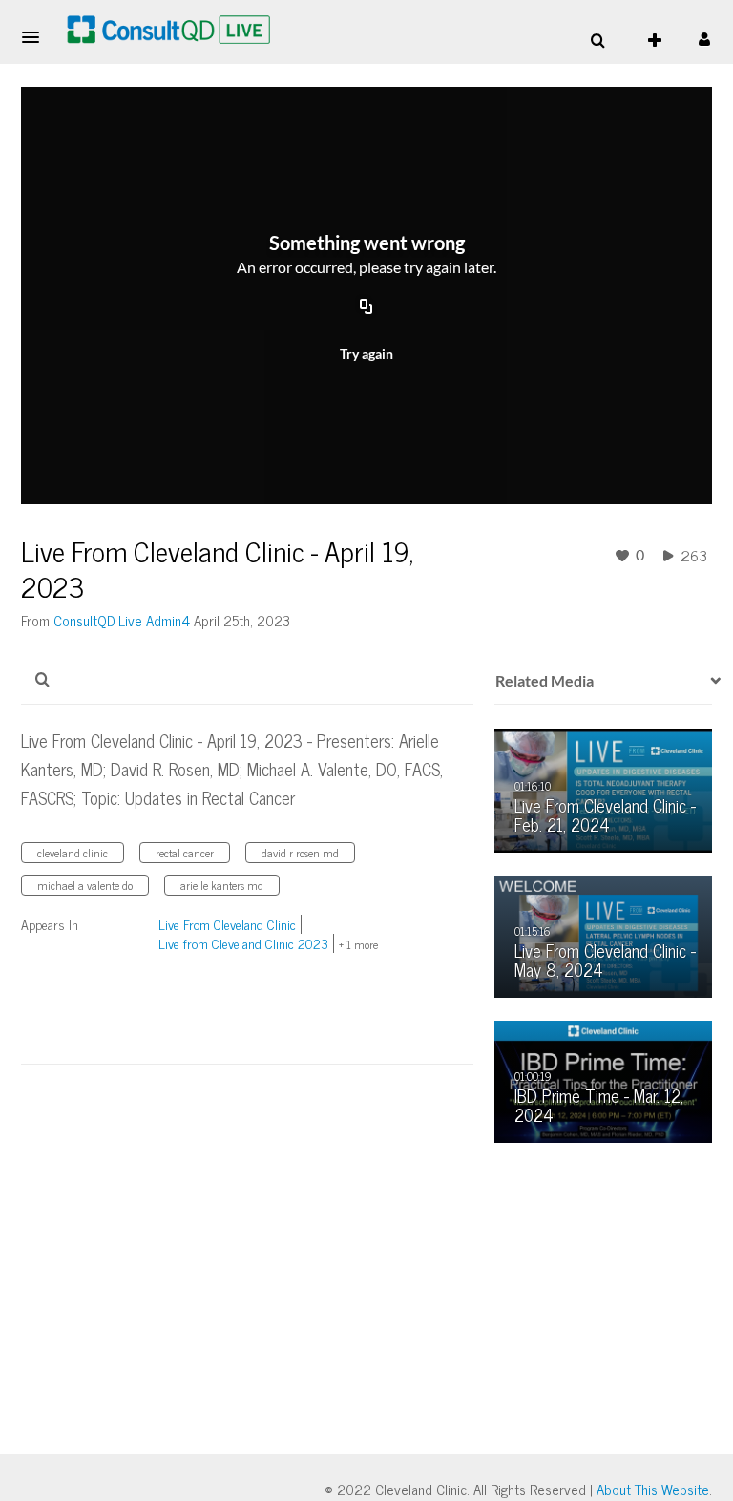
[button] (36, 37)
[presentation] (709, 681)
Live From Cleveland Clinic (227, 924)
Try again (366, 354)
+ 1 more (358, 944)
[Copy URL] (366, 308)
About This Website (653, 1489)
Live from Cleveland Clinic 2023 (243, 943)
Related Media (544, 680)
